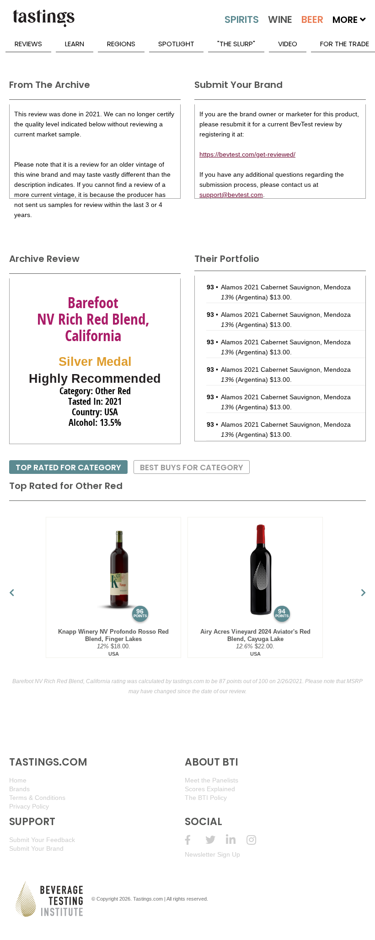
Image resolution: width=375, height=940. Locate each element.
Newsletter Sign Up (212, 854)
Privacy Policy (29, 806)
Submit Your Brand (36, 848)
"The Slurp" (236, 44)
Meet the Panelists (211, 780)
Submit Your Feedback (42, 839)
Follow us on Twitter (215, 840)
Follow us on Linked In (236, 840)
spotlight (176, 44)
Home (18, 780)
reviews (28, 44)
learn (74, 44)
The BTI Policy (206, 797)
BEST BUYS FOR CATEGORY (191, 467)
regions (121, 44)
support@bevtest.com (231, 194)
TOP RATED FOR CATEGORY (68, 467)
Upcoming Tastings (256, 840)
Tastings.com (148, 899)
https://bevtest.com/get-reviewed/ (247, 154)
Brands (19, 789)
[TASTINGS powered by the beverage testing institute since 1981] (43, 23)
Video (287, 44)
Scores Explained (210, 789)
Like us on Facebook (195, 840)
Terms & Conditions (37, 797)
